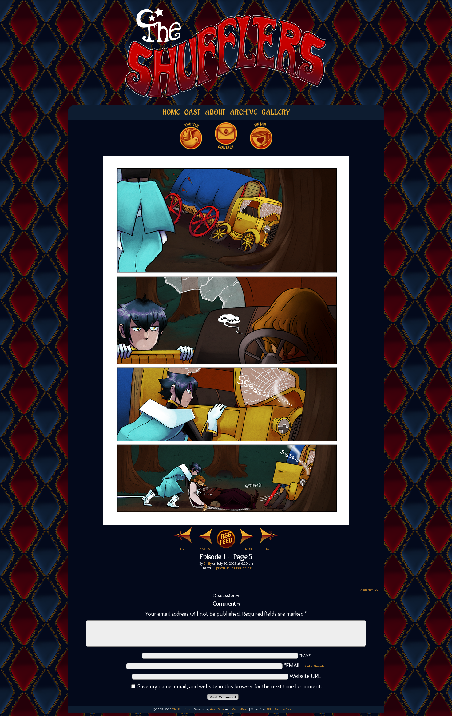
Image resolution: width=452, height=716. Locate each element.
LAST (269, 549)
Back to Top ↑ (284, 709)
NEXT (248, 549)
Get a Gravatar (315, 666)
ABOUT (215, 112)
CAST (192, 112)
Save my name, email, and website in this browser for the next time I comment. (229, 686)
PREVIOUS (204, 549)
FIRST (183, 549)
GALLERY (275, 112)
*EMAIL (305, 665)
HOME (171, 112)
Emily (208, 563)
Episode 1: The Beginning (233, 568)
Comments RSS (369, 589)
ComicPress (240, 709)
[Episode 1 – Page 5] (226, 523)
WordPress (217, 709)
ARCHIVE (243, 112)
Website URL (305, 675)
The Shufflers (181, 709)
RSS (268, 709)
